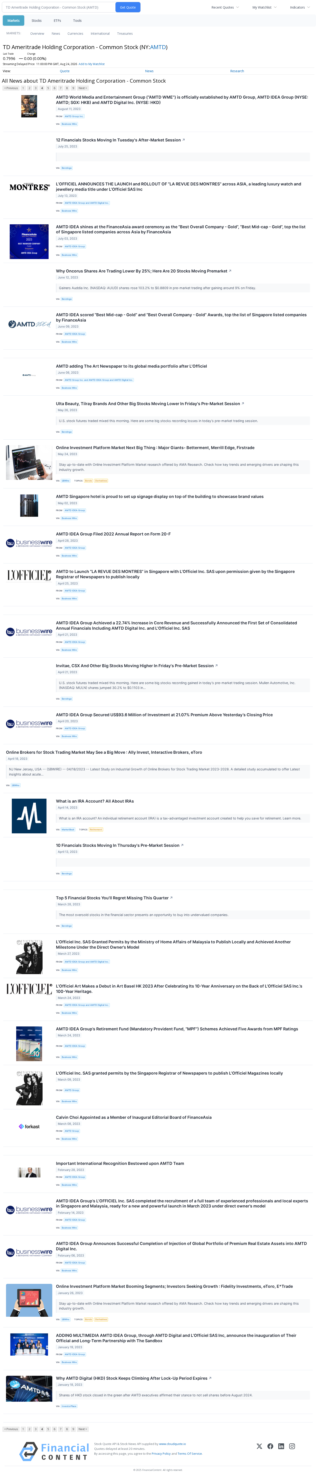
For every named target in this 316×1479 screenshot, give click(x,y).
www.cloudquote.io (172, 1444)
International (100, 33)
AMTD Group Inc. (74, 116)
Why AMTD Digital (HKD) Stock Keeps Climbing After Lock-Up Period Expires (134, 1378)
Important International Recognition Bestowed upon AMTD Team (120, 1163)
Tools (77, 20)
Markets (13, 20)
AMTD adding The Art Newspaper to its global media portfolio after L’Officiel (131, 366)
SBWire (65, 480)
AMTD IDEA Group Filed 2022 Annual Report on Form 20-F (113, 534)
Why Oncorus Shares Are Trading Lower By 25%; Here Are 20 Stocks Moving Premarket (144, 271)
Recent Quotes (222, 7)
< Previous (11, 88)
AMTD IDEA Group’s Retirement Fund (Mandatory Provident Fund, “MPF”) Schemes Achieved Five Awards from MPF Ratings (177, 1028)
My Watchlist (262, 7)
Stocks (37, 20)
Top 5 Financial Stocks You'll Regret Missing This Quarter (114, 897)
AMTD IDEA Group (75, 246)
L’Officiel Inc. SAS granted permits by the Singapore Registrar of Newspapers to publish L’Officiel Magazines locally (169, 1073)
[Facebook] (270, 1451)
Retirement (96, 829)
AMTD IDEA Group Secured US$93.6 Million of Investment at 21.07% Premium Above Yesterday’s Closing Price (164, 714)
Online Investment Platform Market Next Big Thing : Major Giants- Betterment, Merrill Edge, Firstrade (155, 447)
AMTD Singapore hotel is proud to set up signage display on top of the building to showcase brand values (160, 496)
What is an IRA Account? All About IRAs (95, 801)
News (56, 33)
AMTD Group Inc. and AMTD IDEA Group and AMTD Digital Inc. (99, 380)
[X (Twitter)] (259, 1451)
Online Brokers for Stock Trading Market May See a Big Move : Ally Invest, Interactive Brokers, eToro (104, 752)
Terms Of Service (190, 1453)
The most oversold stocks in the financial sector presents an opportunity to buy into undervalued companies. (144, 915)
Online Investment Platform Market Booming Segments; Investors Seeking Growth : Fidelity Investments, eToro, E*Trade (174, 1286)
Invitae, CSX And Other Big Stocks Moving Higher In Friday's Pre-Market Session (137, 665)
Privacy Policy (161, 1453)
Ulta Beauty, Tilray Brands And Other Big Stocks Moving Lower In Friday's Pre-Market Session (150, 403)
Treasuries (125, 33)
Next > (83, 88)
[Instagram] (292, 1451)
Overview (37, 33)
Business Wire (69, 124)
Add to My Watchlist (92, 64)
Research (237, 71)
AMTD (158, 47)
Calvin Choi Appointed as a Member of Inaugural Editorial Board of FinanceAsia (134, 1117)
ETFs (57, 20)
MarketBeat (68, 829)
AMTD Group (72, 1090)
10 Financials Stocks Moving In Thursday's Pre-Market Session (120, 845)
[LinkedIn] (281, 1451)
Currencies (75, 33)
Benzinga (66, 168)
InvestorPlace (69, 1406)
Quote (65, 71)
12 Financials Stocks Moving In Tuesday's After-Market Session (120, 140)
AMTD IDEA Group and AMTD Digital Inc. (87, 203)
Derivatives (101, 480)
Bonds (88, 480)
